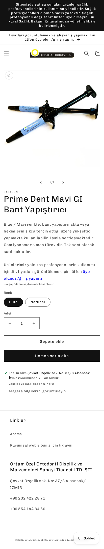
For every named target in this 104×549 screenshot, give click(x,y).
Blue (13, 302)
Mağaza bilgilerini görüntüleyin (37, 391)
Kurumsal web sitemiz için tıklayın (41, 445)
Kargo (8, 284)
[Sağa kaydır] (63, 182)
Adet (8, 313)
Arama (16, 434)
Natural (38, 302)
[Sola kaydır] (40, 182)
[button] (6, 53)
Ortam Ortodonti (34, 540)
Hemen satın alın (52, 356)
